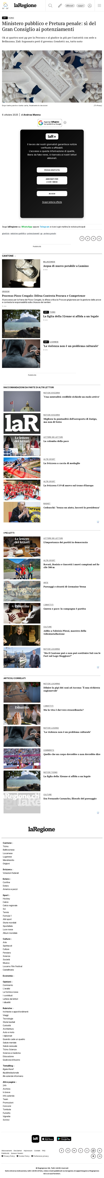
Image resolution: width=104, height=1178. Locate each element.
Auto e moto (8, 1032)
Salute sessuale (10, 1046)
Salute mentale (9, 1042)
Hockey (6, 898)
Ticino (5, 846)
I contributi (7, 995)
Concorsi (7, 1106)
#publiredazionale (11, 1072)
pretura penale (50, 233)
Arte (5, 942)
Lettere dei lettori (10, 999)
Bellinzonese (8, 849)
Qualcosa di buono (11, 1060)
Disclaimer (18, 1151)
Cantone (7, 843)
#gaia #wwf (8, 1069)
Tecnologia (8, 1018)
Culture (7, 939)
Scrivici (6, 1120)
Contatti (37, 1151)
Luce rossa (8, 929)
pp (41, 233)
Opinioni (7, 981)
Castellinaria (8, 969)
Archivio (6, 1089)
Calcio (5, 902)
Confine (6, 882)
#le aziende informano (13, 1076)
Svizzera (7, 869)
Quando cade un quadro (14, 1039)
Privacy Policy (9, 1156)
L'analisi (6, 988)
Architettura (8, 1029)
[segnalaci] (60, 5)
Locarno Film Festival (12, 966)
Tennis (6, 912)
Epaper (81, 5)
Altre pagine (9, 1082)
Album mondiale (10, 933)
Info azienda (8, 1096)
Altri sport (7, 919)
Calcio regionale (10, 905)
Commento (8, 985)
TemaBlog (8, 1065)
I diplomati (7, 1036)
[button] (61, 1150)
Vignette (6, 1116)
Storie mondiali (9, 922)
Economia (8, 976)
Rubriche (7, 1008)
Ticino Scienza (9, 1049)
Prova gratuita (52, 170)
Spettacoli (7, 945)
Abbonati (69, 5)
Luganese (7, 856)
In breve (6, 1092)
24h (4, 1085)
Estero (6, 879)
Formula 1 (7, 916)
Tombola (7, 1109)
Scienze (6, 956)
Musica (6, 963)
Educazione (8, 1056)
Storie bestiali (9, 1022)
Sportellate (8, 926)
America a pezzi (10, 889)
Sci (4, 909)
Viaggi (5, 1015)
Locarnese (8, 853)
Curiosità (7, 1025)
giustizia (6, 233)
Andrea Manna (32, 114)
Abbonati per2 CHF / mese (52, 180)
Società (6, 959)
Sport (6, 895)
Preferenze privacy (41, 1156)
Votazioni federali (11, 873)
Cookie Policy (23, 1156)
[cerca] (50, 5)
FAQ (43, 1151)
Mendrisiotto (8, 860)
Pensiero (7, 952)
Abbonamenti (7, 1151)
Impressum (28, 1151)
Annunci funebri (17, 1153)
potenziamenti (33, 233)
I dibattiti (6, 1002)
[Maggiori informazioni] (64, 123)
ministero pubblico (18, 233)
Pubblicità (5, 1153)
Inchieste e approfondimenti (15, 1011)
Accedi (52, 194)
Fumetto (6, 1113)
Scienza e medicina (12, 1053)
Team (5, 1099)
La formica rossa (10, 992)
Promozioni (8, 1102)
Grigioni (6, 863)
